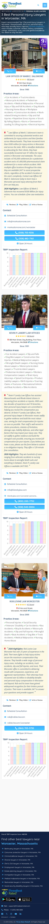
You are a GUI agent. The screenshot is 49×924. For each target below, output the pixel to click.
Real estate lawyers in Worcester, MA (18, 882)
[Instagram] (11, 913)
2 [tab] (23, 65)
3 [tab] (25, 65)
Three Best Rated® (23, 922)
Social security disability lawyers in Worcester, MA (23, 886)
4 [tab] (26, 590)
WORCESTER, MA (18, 11)
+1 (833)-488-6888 (16, 910)
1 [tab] (21, 65)
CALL (11, 71)
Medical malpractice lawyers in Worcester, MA (22, 878)
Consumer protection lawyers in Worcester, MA (22, 852)
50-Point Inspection (36, 26)
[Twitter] (7, 913)
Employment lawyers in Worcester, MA (19, 867)
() (30, 79)
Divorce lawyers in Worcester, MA (17, 860)
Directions (34, 86)
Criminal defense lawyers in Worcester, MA (20, 856)
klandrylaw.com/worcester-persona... (22, 496)
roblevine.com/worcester (18, 723)
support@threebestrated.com (19, 906)
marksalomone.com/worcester (21, 227)
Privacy (4, 917)
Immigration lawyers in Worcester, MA (19, 875)
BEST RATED (6, 11)
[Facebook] (2, 913)
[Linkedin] (20, 913)
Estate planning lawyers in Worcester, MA (20, 871)
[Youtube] (16, 913)
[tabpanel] (24, 54)
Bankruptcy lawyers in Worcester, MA (18, 849)
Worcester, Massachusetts (19, 843)
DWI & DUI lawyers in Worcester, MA (18, 863)
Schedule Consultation (17, 215)
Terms (13, 917)
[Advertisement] (24, 807)
